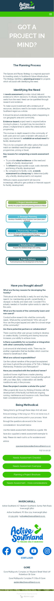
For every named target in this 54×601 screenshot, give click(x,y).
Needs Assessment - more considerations (27, 483)
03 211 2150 (13, 516)
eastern (17, 582)
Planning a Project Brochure (27, 474)
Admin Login (28, 596)
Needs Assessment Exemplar (27, 466)
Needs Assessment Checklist (27, 457)
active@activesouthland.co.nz (33, 516)
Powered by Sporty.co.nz (27, 594)
